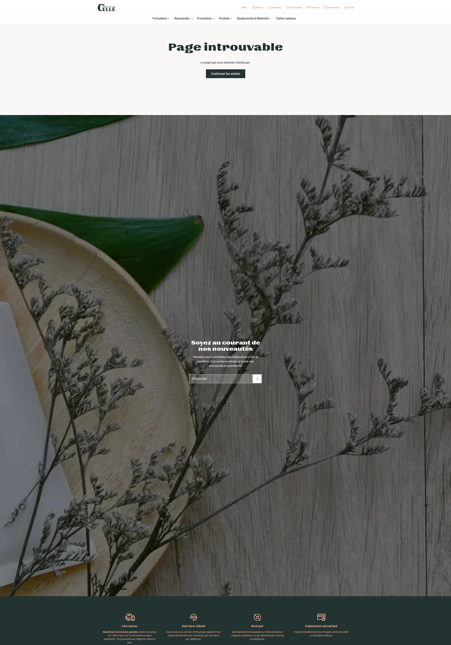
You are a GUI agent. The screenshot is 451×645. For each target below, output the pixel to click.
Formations (160, 18)
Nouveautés (182, 18)
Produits (224, 18)
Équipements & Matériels (253, 18)
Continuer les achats (225, 74)
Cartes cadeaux (286, 18)
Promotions (204, 18)
